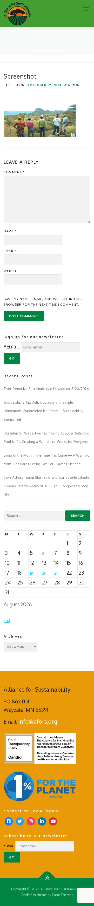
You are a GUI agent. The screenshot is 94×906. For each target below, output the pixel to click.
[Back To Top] (47, 877)
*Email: (12, 346)
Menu (86, 9)
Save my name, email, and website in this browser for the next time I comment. (43, 301)
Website (11, 271)
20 (44, 573)
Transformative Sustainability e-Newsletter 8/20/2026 (46, 389)
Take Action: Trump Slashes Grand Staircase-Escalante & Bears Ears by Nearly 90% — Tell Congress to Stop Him (46, 485)
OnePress (28, 895)
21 (55, 573)
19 (31, 573)
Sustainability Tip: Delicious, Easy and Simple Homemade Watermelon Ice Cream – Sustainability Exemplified (43, 411)
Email (10, 251)
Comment (14, 172)
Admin (74, 85)
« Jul (7, 621)
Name (10, 231)
